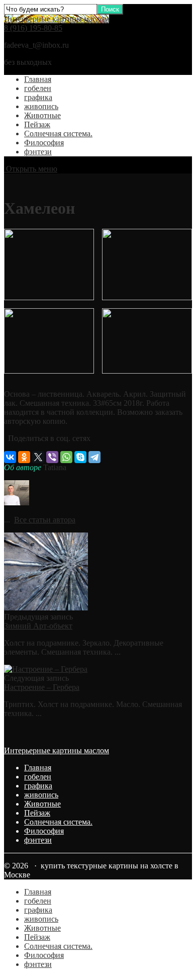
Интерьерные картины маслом (56, 19)
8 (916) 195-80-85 (33, 28)
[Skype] (80, 457)
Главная (37, 79)
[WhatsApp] (66, 457)
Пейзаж (37, 124)
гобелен (37, 88)
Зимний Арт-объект (38, 625)
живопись (41, 106)
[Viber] (52, 457)
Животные (42, 115)
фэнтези (38, 151)
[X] (38, 457)
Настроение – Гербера (41, 687)
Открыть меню (30, 168)
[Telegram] (94, 457)
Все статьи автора (44, 519)
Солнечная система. (58, 133)
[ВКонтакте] (10, 457)
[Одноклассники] (24, 457)
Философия (44, 142)
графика (38, 97)
